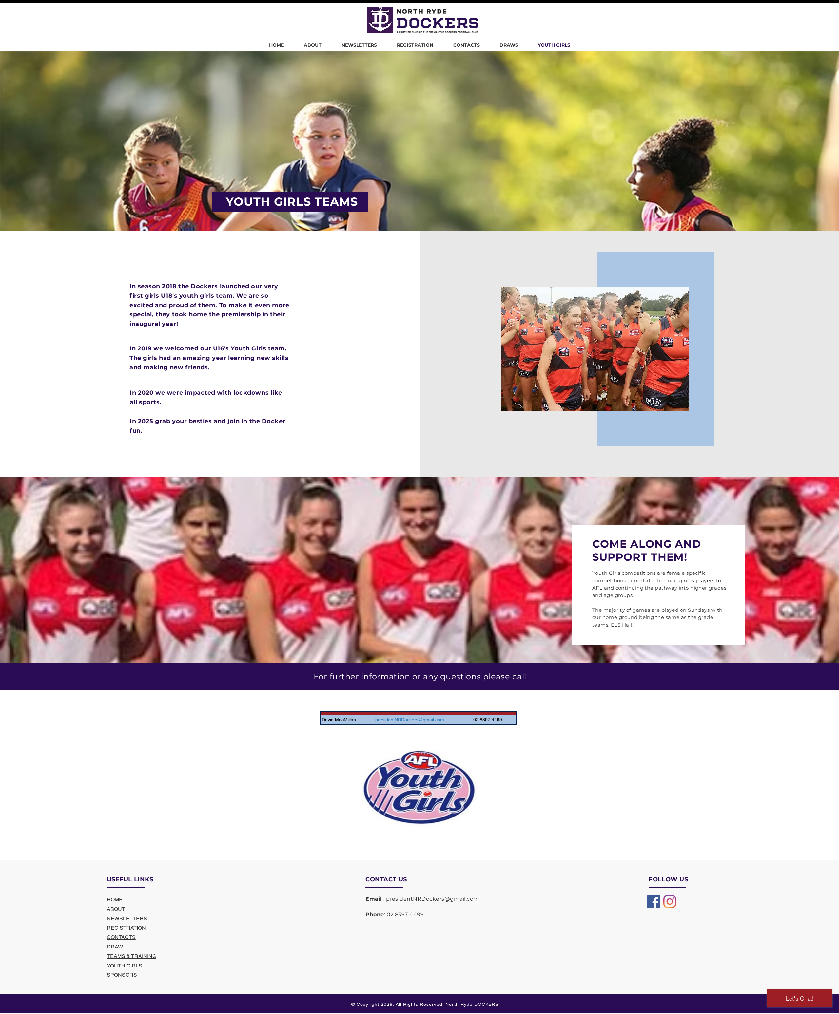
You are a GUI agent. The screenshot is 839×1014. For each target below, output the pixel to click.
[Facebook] (653, 901)
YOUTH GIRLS (124, 966)
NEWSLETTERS (127, 918)
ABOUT (116, 909)
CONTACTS (121, 937)
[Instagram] (669, 901)
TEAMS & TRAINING (131, 956)
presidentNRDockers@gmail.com (432, 899)
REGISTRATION (126, 928)
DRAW (115, 947)
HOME (115, 899)
